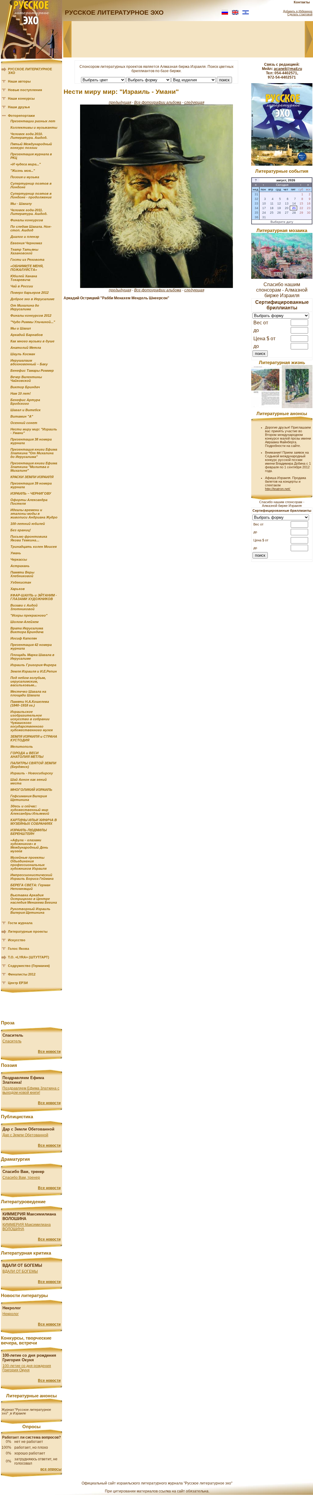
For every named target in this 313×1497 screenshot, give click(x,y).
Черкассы (18, 559)
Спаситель (11, 1041)
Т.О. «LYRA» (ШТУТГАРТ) (28, 957)
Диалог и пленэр (24, 236)
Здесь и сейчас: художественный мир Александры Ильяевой (29, 809)
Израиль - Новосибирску (31, 773)
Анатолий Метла (25, 347)
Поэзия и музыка (24, 177)
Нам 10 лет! (20, 393)
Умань (15, 553)
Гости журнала (20, 923)
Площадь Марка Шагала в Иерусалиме (32, 656)
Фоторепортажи (21, 115)
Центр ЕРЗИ (18, 983)
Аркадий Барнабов (26, 335)
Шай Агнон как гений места (28, 781)
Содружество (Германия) (29, 966)
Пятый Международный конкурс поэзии (31, 145)
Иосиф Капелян (23, 638)
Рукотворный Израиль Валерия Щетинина (30, 910)
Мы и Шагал (20, 328)
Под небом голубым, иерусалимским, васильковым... (28, 681)
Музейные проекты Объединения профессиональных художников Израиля (28, 863)
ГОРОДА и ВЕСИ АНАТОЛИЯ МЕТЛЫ (26, 754)
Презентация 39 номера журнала (31, 485)
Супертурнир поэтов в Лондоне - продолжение (31, 195)
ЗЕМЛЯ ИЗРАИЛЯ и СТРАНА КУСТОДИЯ (33, 738)
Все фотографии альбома (157, 102)
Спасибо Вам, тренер (21, 1177)
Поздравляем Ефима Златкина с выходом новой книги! (30, 1090)
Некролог (10, 1314)
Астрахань (20, 566)
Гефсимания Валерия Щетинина (28, 798)
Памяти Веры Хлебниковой (22, 574)
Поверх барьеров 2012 (29, 292)
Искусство (16, 940)
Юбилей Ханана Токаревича (23, 278)
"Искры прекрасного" (28, 615)
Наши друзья (19, 107)
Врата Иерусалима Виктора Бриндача (26, 630)
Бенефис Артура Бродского (25, 401)
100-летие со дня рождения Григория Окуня (26, 1368)
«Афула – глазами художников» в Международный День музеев (29, 845)
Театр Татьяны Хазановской (24, 251)
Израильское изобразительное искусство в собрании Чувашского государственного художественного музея (31, 721)
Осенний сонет (23, 423)
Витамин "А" (21, 416)
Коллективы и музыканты (33, 127)
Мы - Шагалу (21, 203)
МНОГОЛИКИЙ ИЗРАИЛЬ (31, 789)
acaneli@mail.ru (288, 69)
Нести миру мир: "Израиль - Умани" (33, 431)
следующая (194, 102)
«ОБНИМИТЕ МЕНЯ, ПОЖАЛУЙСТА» (26, 267)
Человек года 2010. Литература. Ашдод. (28, 135)
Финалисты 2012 (21, 974)
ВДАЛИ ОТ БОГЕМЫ (20, 1271)
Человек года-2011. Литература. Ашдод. (28, 212)
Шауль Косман (22, 354)
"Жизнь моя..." (22, 170)
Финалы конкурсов (26, 220)
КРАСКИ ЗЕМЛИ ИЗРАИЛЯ (31, 477)
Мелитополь (21, 746)
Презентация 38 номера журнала (31, 441)
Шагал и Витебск (25, 410)
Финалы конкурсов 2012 (30, 315)
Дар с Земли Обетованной (25, 1135)
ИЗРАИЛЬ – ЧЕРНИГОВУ (30, 493)
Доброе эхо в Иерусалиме (32, 299)
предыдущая (120, 102)
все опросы (50, 1469)
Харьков (17, 589)
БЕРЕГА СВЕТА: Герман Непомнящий (30, 886)
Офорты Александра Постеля (28, 501)
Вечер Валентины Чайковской (26, 378)
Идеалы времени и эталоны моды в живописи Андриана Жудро (33, 513)
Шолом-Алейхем (24, 622)
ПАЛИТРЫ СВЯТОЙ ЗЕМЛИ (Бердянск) (33, 765)
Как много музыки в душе (32, 341)
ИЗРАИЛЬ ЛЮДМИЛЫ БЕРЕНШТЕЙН (28, 831)
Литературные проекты (27, 931)
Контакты (302, 2)
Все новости (49, 1051)
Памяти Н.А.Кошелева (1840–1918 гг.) (29, 703)
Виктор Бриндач (25, 387)
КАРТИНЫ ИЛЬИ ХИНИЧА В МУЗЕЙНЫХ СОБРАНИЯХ (33, 821)
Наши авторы (19, 81)
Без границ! (20, 530)
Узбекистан (20, 582)
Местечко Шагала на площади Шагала (28, 693)
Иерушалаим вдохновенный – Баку (29, 362)
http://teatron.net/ (278, 489)
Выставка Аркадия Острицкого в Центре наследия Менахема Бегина (33, 898)
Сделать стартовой (299, 14)
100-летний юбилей (27, 523)
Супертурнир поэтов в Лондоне (31, 185)
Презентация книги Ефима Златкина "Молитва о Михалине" (33, 466)
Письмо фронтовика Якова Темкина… (28, 538)
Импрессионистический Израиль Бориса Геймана (31, 876)
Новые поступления (25, 90)
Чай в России (21, 286)
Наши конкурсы (21, 98)
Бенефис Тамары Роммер (32, 370)
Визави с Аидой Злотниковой (24, 607)
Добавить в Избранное (297, 11)
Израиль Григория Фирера (33, 665)
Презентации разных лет (32, 121)
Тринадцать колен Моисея (33, 546)
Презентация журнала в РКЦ (31, 156)
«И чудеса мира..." (25, 164)
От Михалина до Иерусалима (24, 307)
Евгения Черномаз (26, 243)
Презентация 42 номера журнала (31, 646)
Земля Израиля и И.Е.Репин (33, 671)
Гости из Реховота (27, 259)
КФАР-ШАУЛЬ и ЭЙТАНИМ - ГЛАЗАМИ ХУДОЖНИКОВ (33, 597)
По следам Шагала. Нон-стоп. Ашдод (31, 228)
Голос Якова (18, 948)
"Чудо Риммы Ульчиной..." (32, 322)
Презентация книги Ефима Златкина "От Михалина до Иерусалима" (33, 453)
